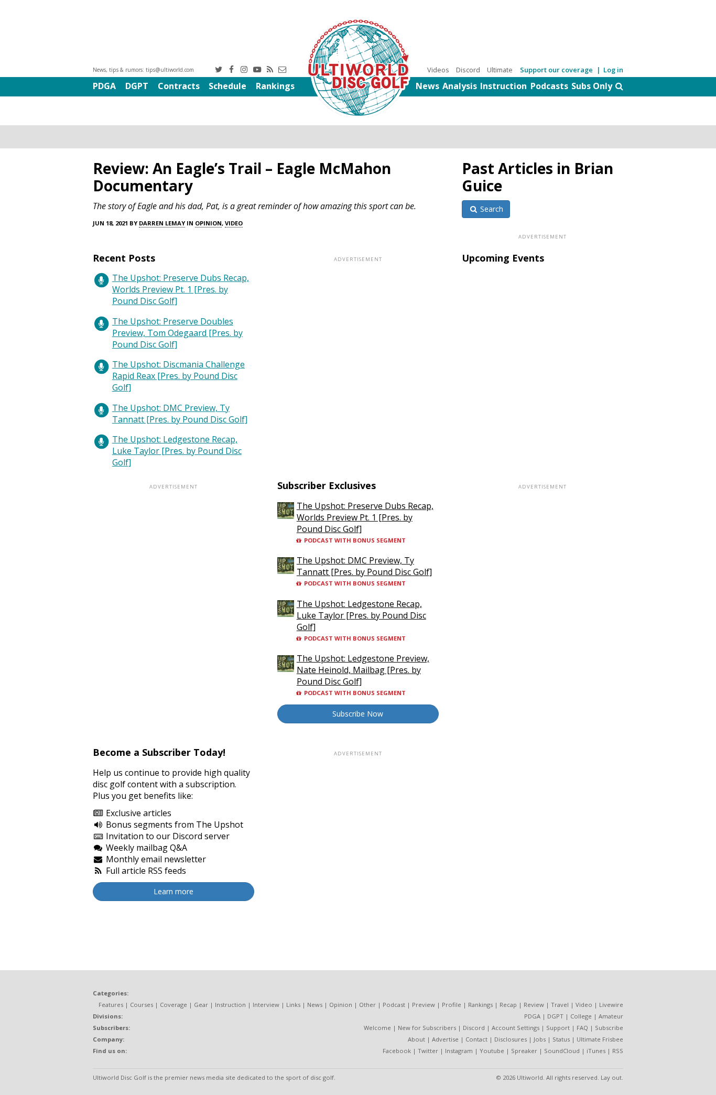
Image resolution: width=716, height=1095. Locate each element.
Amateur (611, 1016)
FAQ (582, 1028)
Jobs (540, 1039)
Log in (613, 69)
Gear (201, 1005)
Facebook (397, 1051)
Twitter (428, 1051)
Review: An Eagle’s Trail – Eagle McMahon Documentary (242, 177)
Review (534, 1005)
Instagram (459, 1051)
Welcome (377, 1028)
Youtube (492, 1051)
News (427, 86)
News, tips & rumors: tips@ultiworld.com (143, 69)
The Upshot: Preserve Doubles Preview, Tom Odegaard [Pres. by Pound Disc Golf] (177, 333)
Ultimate (500, 69)
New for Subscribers (427, 1028)
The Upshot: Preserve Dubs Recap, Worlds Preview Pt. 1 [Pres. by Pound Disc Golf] (180, 289)
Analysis (459, 86)
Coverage (173, 1005)
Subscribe (609, 1028)
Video (234, 223)
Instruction (503, 86)
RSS (617, 1051)
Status (561, 1039)
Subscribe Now (357, 714)
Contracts (179, 86)
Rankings (275, 86)
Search (490, 209)
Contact (476, 1039)
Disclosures (510, 1039)
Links (293, 1005)
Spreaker (524, 1051)
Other (367, 1005)
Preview (423, 1005)
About (416, 1039)
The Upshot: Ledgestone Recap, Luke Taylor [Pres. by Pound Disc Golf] (177, 450)
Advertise (445, 1039)
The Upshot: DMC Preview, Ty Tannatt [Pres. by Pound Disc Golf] (179, 413)
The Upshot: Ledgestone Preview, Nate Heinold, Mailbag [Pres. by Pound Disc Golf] (363, 670)
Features (111, 1005)
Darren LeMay (162, 223)
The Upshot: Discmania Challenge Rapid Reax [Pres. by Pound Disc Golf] (178, 376)
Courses (141, 1005)
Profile (451, 1005)
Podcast (394, 1005)
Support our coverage (556, 69)
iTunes (596, 1051)
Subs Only (591, 86)
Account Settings (515, 1028)
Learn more (173, 891)
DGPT (136, 86)
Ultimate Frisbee (600, 1039)
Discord (468, 69)
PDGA (104, 86)
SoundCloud (562, 1051)
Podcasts (549, 86)
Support (558, 1028)
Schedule (227, 86)
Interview (266, 1005)
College (581, 1016)
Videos (438, 69)
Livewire (611, 1005)
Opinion (208, 223)
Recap (508, 1005)
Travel (560, 1005)
